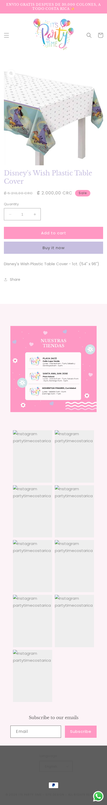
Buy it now (54, 247)
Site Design (54, 795)
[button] (6, 35)
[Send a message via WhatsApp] (98, 796)
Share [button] (15, 279)
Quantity (11, 204)
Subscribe (80, 731)
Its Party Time (30, 795)
